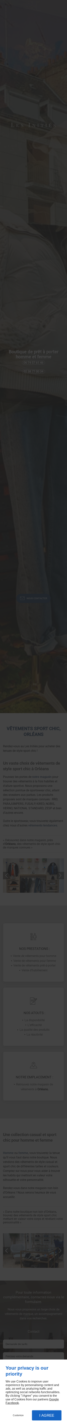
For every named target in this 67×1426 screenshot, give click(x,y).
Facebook (12, 1403)
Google (54, 1399)
